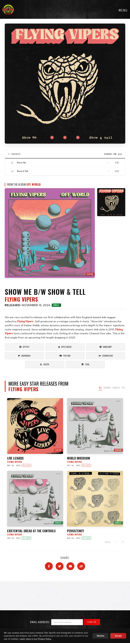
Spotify (26, 346)
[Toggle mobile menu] (123, 10)
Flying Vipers (21, 299)
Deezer (46, 364)
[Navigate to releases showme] (111, 202)
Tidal (87, 364)
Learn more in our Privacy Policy (35, 639)
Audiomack (25, 355)
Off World (33, 184)
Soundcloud (107, 355)
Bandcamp (107, 346)
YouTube (67, 355)
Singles (116, 387)
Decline (100, 636)
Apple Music (66, 346)
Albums (107, 387)
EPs (123, 387)
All (100, 387)
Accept (118, 636)
